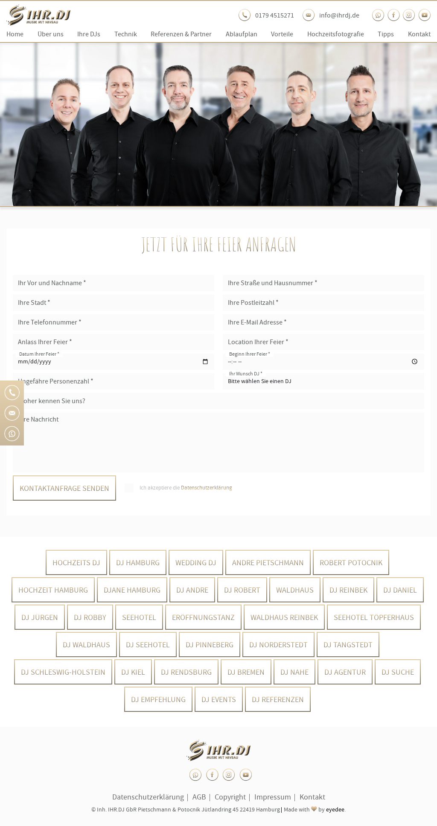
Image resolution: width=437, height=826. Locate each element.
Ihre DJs (88, 34)
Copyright (230, 797)
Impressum (272, 797)
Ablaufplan (241, 34)
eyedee (335, 809)
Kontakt (419, 34)
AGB (199, 797)
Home (14, 34)
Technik (125, 34)
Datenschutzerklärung (206, 487)
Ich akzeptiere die (186, 487)
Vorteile (282, 34)
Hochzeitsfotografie (335, 34)
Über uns (51, 34)
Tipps (386, 34)
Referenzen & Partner (181, 34)
